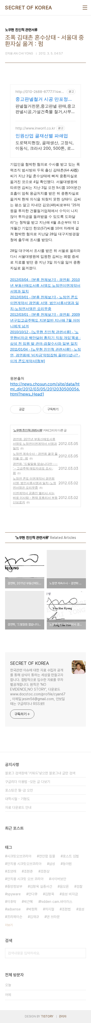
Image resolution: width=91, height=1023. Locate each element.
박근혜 (28, 902)
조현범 (66, 909)
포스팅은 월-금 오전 (19, 790)
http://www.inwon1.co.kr (35, 128)
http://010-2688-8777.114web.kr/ (39, 91)
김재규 (34, 917)
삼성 (52, 864)
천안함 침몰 (47, 856)
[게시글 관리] (35, 409)
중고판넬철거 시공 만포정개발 (44, 99)
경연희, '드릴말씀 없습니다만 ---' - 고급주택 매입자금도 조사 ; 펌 (35, 468)
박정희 (32, 909)
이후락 (11, 902)
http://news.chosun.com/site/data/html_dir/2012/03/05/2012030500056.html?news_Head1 (45, 389)
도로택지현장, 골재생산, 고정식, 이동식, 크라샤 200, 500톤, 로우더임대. (45, 145)
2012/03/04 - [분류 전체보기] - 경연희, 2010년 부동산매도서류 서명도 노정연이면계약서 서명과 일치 (45, 285)
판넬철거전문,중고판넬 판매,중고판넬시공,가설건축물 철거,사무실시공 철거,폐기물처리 (45, 108)
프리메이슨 (14, 917)
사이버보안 (58, 879)
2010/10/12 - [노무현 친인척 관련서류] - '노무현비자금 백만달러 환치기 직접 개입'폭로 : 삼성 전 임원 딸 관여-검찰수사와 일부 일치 (45, 338)
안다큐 (32, 894)
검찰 (79, 886)
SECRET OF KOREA (28, 7)
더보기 (9, 925)
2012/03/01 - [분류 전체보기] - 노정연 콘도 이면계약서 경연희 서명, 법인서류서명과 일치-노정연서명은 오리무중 (44, 303)
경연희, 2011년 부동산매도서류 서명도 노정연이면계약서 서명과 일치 (35, 443)
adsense (14, 909)
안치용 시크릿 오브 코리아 (25, 879)
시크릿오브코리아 (19, 856)
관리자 (62, 1016)
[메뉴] (85, 8)
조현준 (28, 871)
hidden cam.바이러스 (56, 902)
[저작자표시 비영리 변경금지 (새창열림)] (70, 409)
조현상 (45, 871)
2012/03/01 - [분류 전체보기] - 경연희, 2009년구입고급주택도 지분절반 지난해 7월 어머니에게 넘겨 (45, 320)
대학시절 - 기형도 (17, 799)
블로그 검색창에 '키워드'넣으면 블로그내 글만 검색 (40, 773)
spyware (14, 894)
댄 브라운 (53, 917)
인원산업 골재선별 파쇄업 (41, 135)
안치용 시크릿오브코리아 (24, 864)
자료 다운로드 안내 (18, 807)
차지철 (49, 909)
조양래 (11, 871)
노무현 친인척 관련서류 (27, 430)
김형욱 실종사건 (41, 886)
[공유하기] (29, 409)
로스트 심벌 (71, 856)
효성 (81, 909)
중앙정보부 (14, 886)
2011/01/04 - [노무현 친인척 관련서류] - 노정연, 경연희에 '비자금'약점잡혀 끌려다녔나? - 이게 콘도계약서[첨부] (45, 355)
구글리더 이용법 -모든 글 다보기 (27, 782)
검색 (81, 953)
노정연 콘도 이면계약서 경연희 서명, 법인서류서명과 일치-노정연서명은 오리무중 (34, 483)
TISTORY (47, 1016)
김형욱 (49, 894)
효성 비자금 (70, 894)
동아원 (67, 864)
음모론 (64, 886)
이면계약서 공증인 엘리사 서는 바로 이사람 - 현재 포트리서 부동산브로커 (35, 497)
